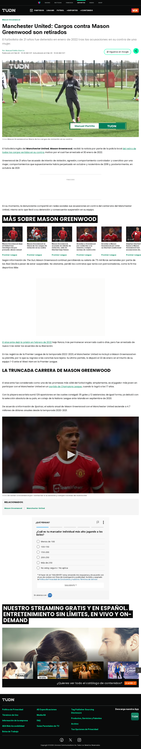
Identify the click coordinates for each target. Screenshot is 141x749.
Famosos (69, 2)
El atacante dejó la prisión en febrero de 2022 (27, 342)
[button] (70, 455)
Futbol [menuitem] (60, 10)
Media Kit (41, 715)
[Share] (136, 51)
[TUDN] (9, 10)
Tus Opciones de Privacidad (84, 729)
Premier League (9, 255)
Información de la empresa (15, 720)
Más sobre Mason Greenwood (50, 219)
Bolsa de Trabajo (10, 731)
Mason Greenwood (11, 20)
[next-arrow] (138, 670)
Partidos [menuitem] (39, 10)
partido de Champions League (65, 386)
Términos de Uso (10, 715)
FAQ (38, 720)
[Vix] (135, 10)
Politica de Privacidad (12, 709)
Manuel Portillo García (15, 50)
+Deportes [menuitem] (72, 10)
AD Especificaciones (47, 709)
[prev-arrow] (0, 670)
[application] (70, 98)
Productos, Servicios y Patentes (86, 718)
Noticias (58, 2)
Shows (47, 2)
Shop (100, 2)
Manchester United (36, 508)
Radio (92, 2)
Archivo (74, 724)
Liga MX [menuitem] (50, 10)
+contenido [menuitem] (86, 10)
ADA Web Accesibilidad (13, 726)
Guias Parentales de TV (48, 726)
